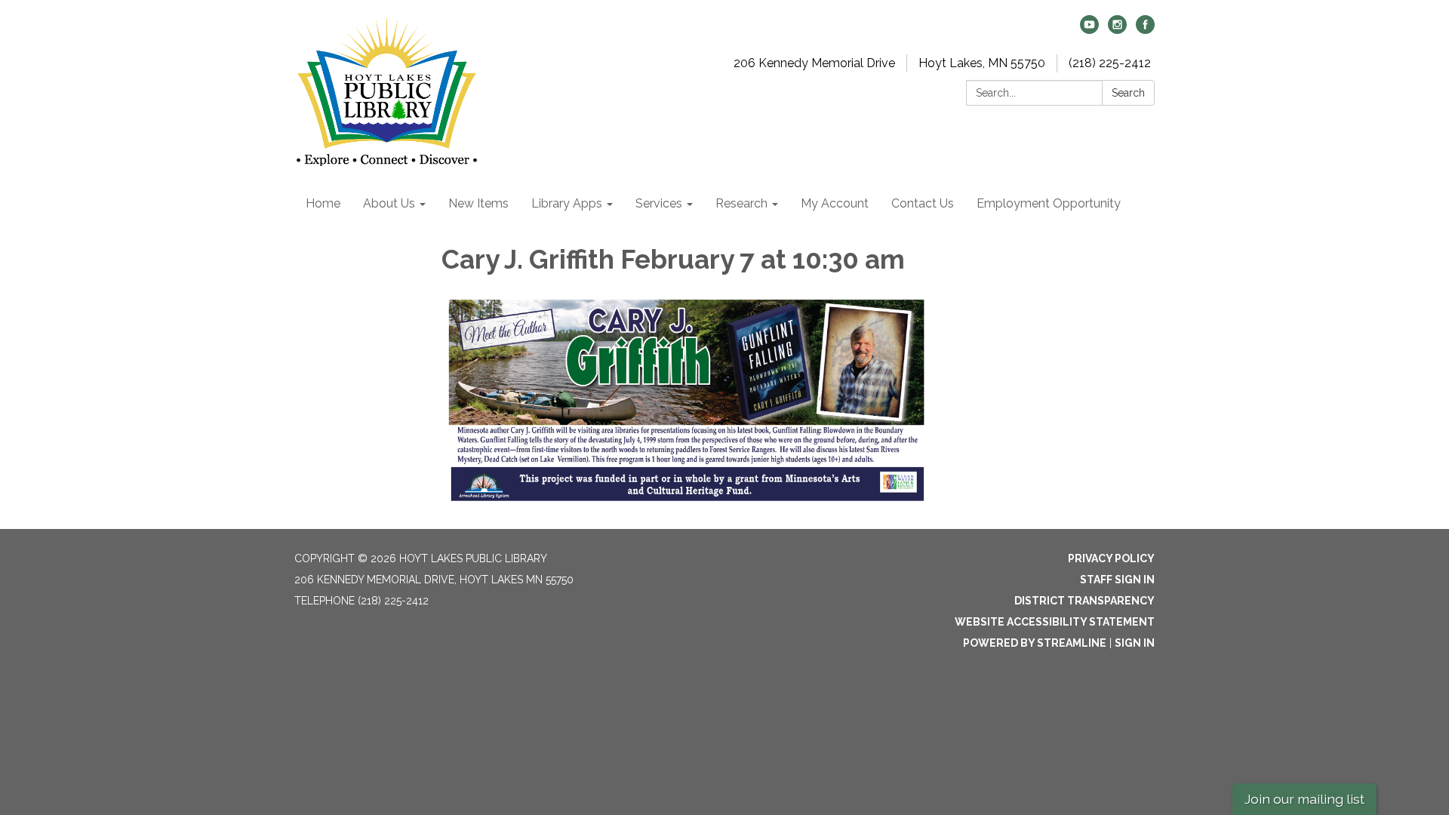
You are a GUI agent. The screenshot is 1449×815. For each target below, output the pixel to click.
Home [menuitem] (323, 203)
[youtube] (1089, 30)
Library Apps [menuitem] (566, 203)
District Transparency (1084, 601)
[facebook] (1145, 30)
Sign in (1135, 643)
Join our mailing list (1304, 799)
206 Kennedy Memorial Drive (814, 63)
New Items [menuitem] (478, 203)
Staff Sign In (1117, 580)
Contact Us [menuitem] (922, 203)
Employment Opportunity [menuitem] (1049, 203)
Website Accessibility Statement (1055, 622)
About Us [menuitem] (389, 203)
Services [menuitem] (658, 203)
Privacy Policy (1111, 558)
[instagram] (1117, 30)
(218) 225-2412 (1110, 63)
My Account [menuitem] (835, 203)
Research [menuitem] (741, 203)
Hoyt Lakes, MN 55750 (981, 63)
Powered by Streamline (1034, 643)
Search (1128, 93)
